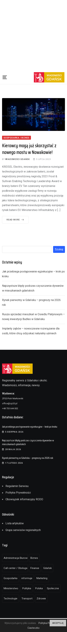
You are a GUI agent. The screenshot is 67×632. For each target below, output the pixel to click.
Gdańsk (47, 568)
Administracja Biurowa (16, 558)
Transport (26, 598)
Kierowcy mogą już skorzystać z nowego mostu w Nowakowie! (29, 149)
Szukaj (59, 249)
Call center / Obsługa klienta (16, 568)
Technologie (10, 598)
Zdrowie (41, 598)
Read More (13, 220)
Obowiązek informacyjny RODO (24, 499)
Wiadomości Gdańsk (17, 159)
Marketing (41, 578)
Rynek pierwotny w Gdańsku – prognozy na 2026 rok (27, 458)
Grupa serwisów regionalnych (23, 530)
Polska (39, 588)
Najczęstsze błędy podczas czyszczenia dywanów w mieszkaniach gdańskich (28, 442)
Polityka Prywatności (18, 492)
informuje (26, 578)
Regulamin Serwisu (17, 486)
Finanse (34, 568)
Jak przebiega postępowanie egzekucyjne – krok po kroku (29, 426)
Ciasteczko (33, 628)
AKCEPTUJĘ (58, 623)
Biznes (34, 558)
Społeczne (53, 588)
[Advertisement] (33, 35)
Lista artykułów (14, 523)
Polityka (26, 588)
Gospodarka (10, 578)
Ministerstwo (11, 588)
